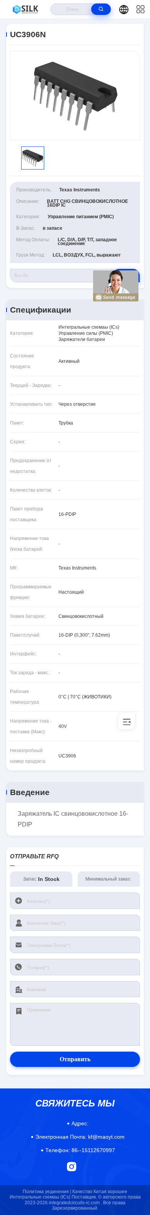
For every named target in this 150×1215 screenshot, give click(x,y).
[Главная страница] (25, 9)
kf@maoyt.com (80, 1137)
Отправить (75, 1059)
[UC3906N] (75, 95)
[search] (101, 9)
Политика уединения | (47, 1191)
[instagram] (71, 1166)
